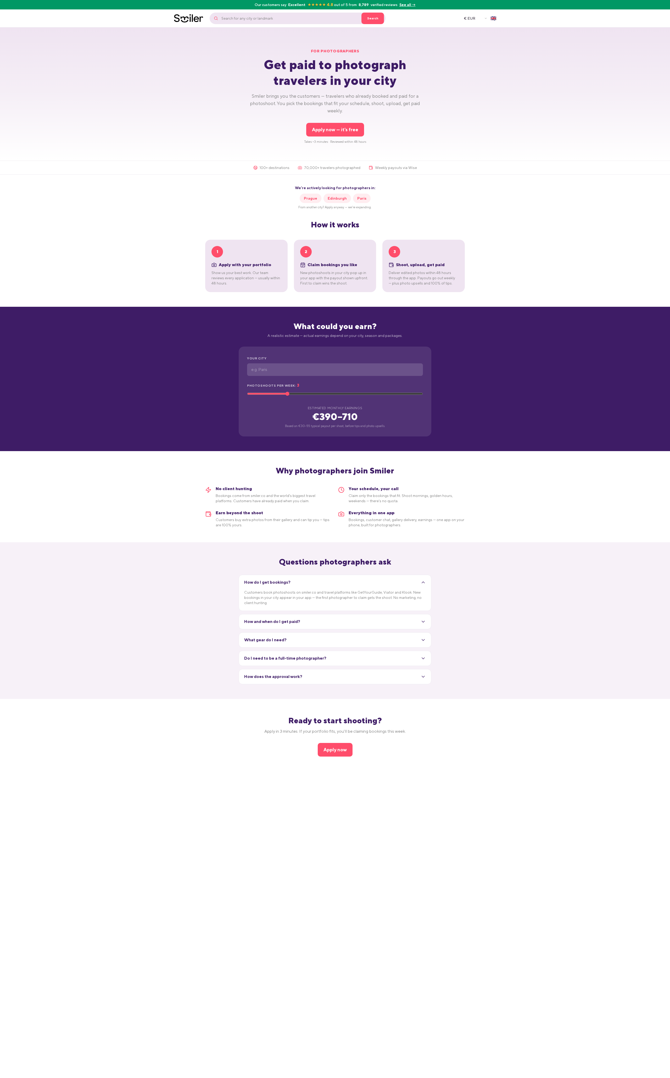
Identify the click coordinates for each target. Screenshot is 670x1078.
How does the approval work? (273, 676)
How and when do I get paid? (272, 621)
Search (372, 18)
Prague (310, 198)
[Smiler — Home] (188, 18)
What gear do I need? (265, 639)
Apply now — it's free (335, 129)
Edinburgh (337, 198)
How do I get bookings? (267, 582)
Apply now (335, 749)
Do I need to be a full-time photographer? (285, 658)
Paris (361, 198)
